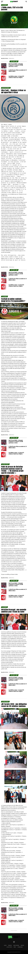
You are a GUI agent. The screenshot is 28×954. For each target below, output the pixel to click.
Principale (10, 945)
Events (15, 947)
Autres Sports (9, 947)
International (20, 947)
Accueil (5, 945)
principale (11, 58)
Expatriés (22, 945)
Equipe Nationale (16, 945)
